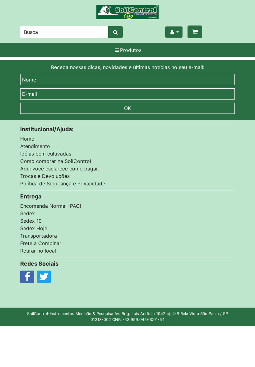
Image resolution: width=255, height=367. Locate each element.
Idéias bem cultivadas (45, 154)
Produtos (130, 50)
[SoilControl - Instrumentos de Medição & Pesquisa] (127, 12)
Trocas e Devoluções (45, 176)
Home (27, 139)
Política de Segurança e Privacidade (62, 183)
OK (127, 108)
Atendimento (35, 146)
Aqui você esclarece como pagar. (59, 168)
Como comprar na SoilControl (55, 161)
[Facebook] (27, 278)
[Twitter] (44, 278)
